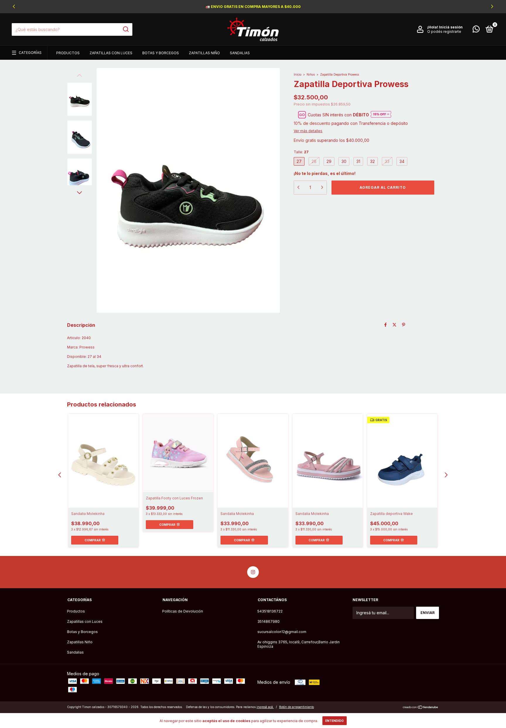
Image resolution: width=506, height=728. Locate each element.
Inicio (297, 74)
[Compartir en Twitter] (394, 324)
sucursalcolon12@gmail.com (281, 632)
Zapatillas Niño (204, 53)
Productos (68, 53)
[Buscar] (125, 29)
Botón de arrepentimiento (296, 707)
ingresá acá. (265, 707)
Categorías (30, 52)
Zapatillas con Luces (111, 53)
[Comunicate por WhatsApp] (476, 30)
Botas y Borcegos (160, 53)
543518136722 (270, 611)
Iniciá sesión (451, 27)
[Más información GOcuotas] (381, 114)
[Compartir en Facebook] (385, 324)
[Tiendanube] (420, 707)
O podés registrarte (444, 31)
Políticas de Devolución (182, 611)
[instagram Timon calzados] (253, 572)
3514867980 (268, 621)
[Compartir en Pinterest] (403, 324)
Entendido (334, 720)
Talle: (301, 152)
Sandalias (240, 53)
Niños (311, 74)
